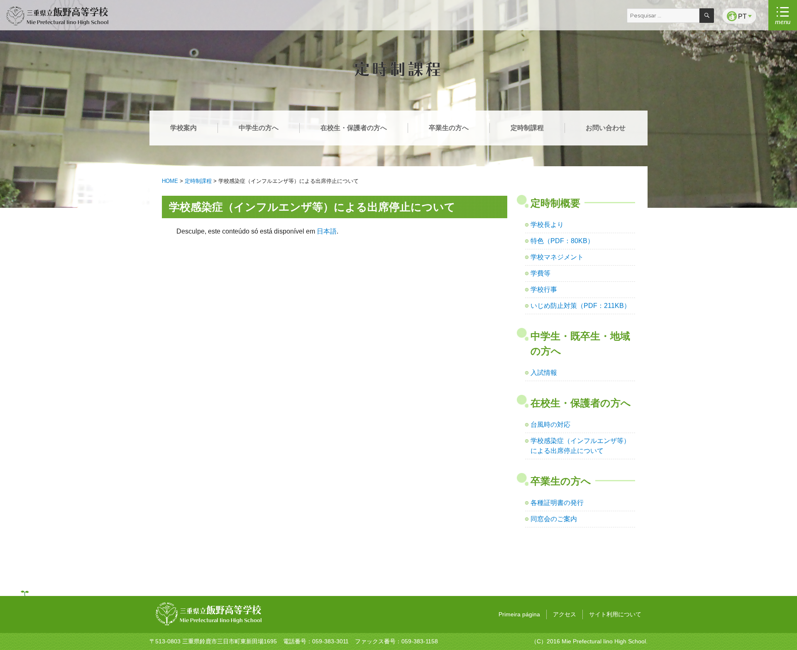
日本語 (327, 231)
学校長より (547, 224)
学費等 (540, 273)
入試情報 (544, 372)
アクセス (564, 614)
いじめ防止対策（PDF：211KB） (581, 305)
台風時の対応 (550, 424)
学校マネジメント (557, 257)
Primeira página (519, 614)
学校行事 (544, 289)
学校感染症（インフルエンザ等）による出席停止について (580, 445)
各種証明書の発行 (557, 502)
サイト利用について (615, 614)
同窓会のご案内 (554, 518)
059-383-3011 (330, 641)
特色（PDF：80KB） (562, 240)
